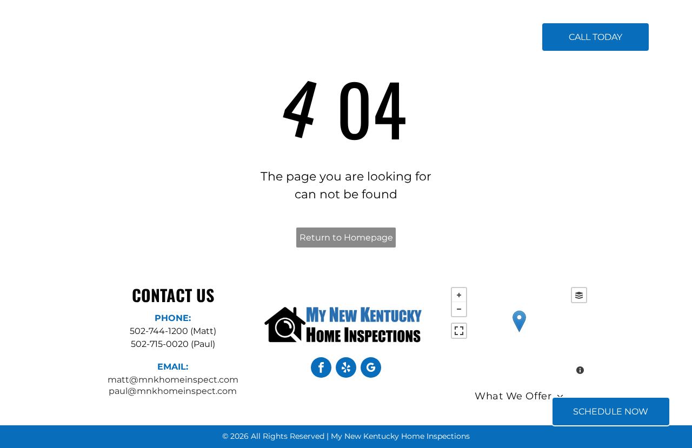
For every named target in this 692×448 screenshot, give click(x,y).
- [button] (459, 309)
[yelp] (346, 368)
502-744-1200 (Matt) (173, 331)
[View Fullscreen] (459, 331)
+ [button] (459, 295)
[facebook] (321, 368)
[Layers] (579, 295)
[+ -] (519, 332)
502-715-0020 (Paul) (173, 344)
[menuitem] (233, 38)
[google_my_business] (371, 368)
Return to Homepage (346, 237)
